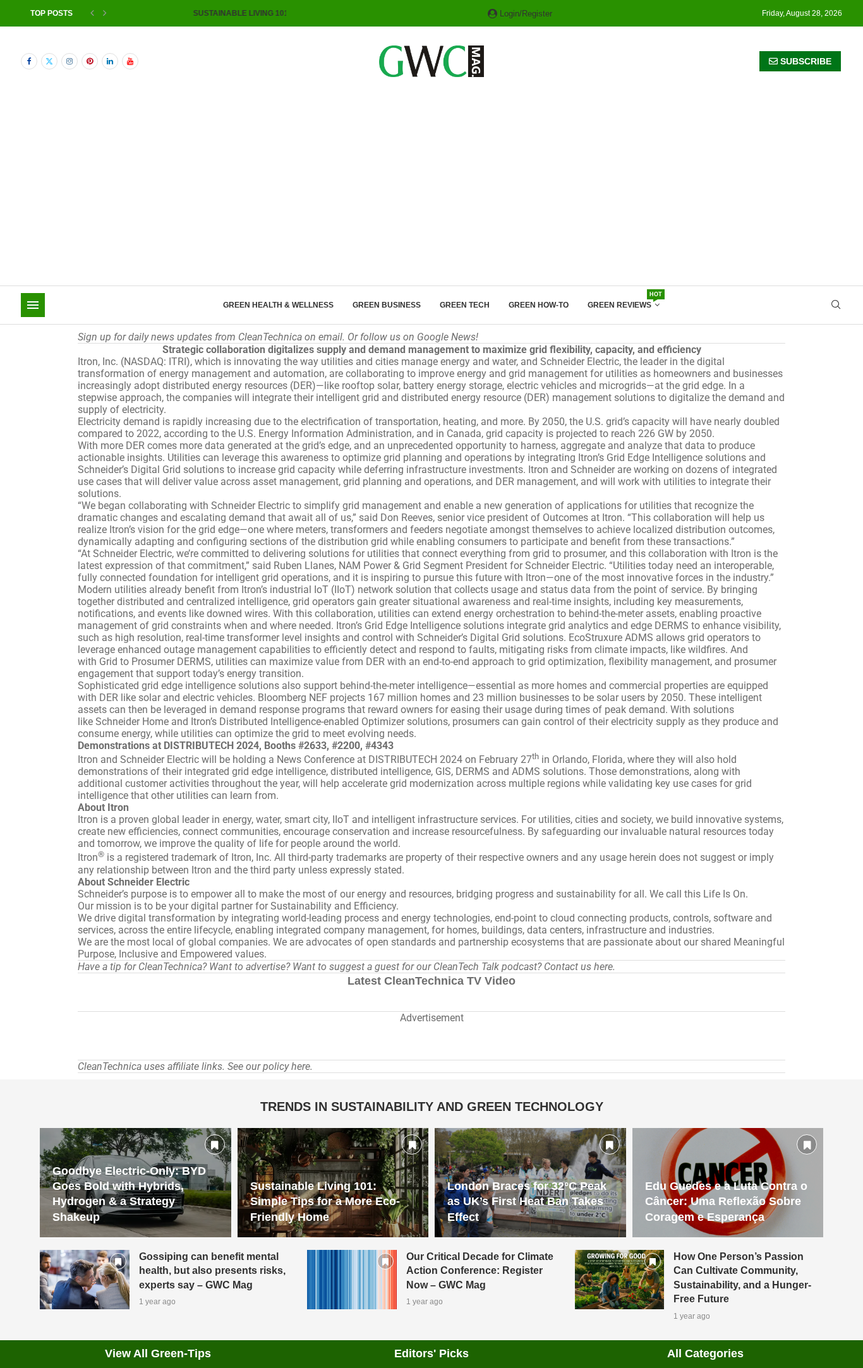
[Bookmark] (215, 1144)
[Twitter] (49, 61)
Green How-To (539, 305)
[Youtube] (130, 61)
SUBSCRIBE (804, 61)
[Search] (836, 305)
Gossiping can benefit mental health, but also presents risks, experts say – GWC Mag (212, 1270)
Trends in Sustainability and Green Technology (431, 1106)
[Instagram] (69, 61)
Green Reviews (624, 300)
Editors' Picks (431, 1353)
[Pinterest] (89, 61)
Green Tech (465, 305)
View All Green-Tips (158, 1353)
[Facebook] (29, 61)
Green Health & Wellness (278, 305)
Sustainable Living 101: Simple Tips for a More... (216, 13)
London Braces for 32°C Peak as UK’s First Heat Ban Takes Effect (527, 1201)
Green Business (387, 305)
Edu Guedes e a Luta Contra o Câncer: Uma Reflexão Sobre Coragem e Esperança (726, 1201)
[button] (92, 13)
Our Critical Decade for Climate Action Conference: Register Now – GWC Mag (479, 1270)
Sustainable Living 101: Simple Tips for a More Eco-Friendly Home (325, 1201)
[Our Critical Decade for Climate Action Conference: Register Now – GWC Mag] (352, 1279)
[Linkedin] (110, 61)
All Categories (705, 1353)
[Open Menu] (33, 305)
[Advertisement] (431, 190)
